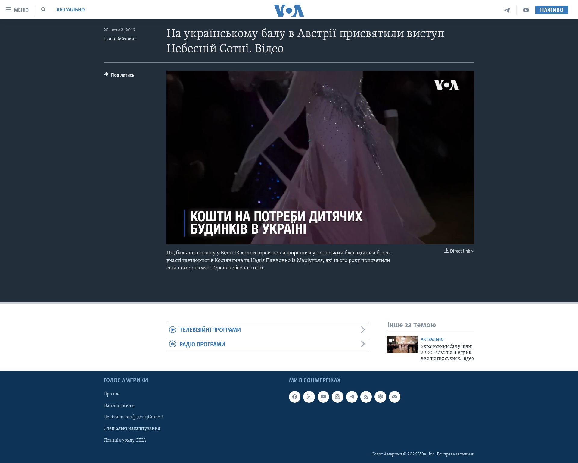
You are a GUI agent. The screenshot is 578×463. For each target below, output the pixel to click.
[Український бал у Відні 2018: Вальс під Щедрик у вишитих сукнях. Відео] (402, 344)
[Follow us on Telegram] (352, 396)
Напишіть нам (119, 405)
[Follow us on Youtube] (323, 396)
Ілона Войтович (120, 39)
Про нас (112, 394)
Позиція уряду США (125, 440)
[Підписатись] (394, 396)
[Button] (119, 76)
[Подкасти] (380, 396)
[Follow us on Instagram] (337, 396)
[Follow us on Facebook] (294, 396)
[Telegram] (507, 10)
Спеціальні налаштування (132, 428)
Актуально (71, 10)
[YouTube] (526, 10)
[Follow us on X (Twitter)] (309, 396)
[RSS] (366, 396)
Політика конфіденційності (133, 417)
